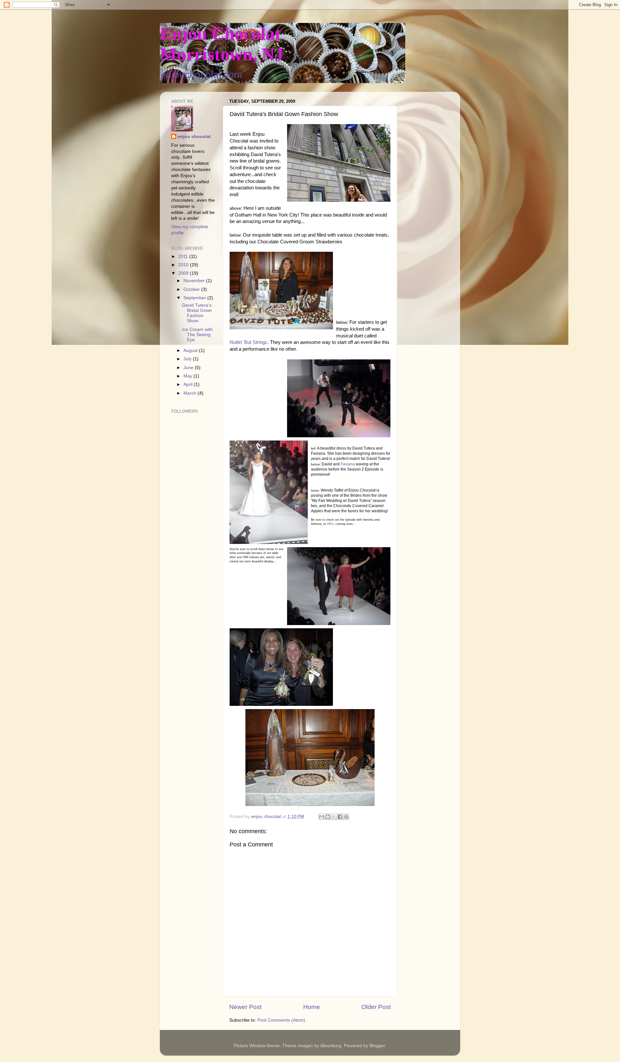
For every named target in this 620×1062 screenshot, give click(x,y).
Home (311, 1007)
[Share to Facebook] (340, 816)
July (188, 358)
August (191, 350)
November (194, 280)
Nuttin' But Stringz (248, 342)
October (192, 289)
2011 (183, 256)
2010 (184, 264)
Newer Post (245, 1007)
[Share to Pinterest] (346, 816)
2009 (184, 273)
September (195, 297)
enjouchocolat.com (201, 74)
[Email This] (321, 816)
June (189, 367)
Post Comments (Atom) (281, 1020)
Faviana (348, 464)
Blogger (377, 1045)
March (190, 393)
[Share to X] (334, 816)
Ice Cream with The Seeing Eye (197, 334)
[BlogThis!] (328, 816)
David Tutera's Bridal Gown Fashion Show (197, 313)
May (188, 376)
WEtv (331, 524)
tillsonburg (330, 1045)
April (188, 384)
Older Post (376, 1007)
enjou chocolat (194, 136)
